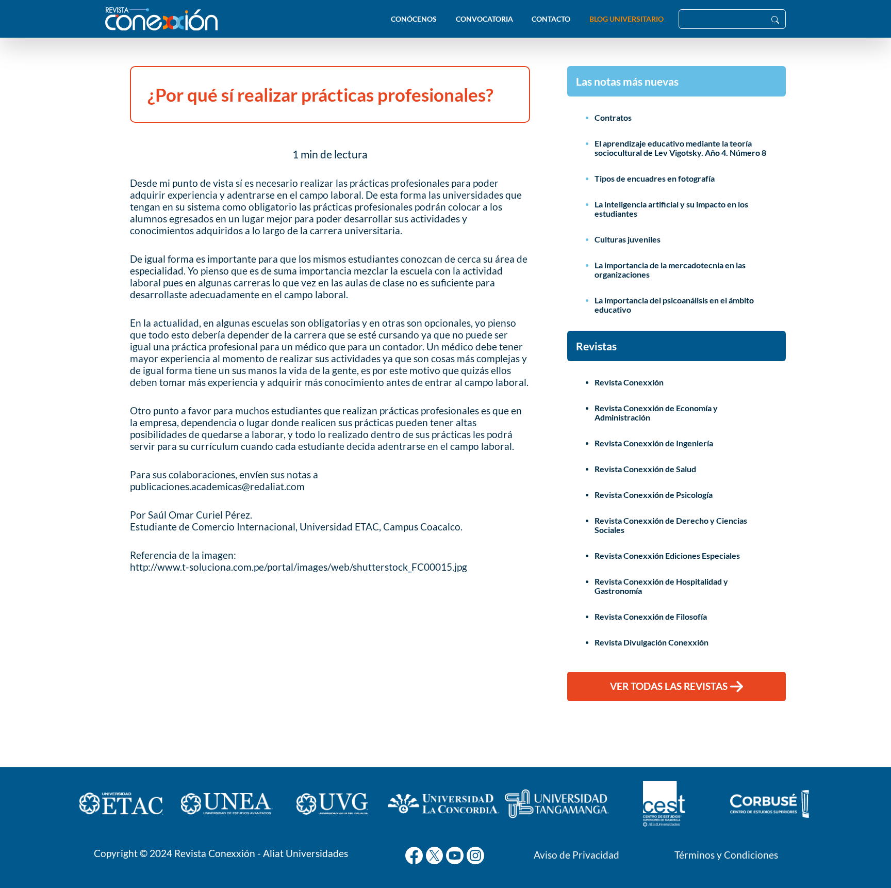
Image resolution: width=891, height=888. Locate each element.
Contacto (551, 18)
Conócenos (414, 18)
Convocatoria (484, 18)
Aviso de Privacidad (576, 855)
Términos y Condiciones (726, 855)
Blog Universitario (626, 18)
